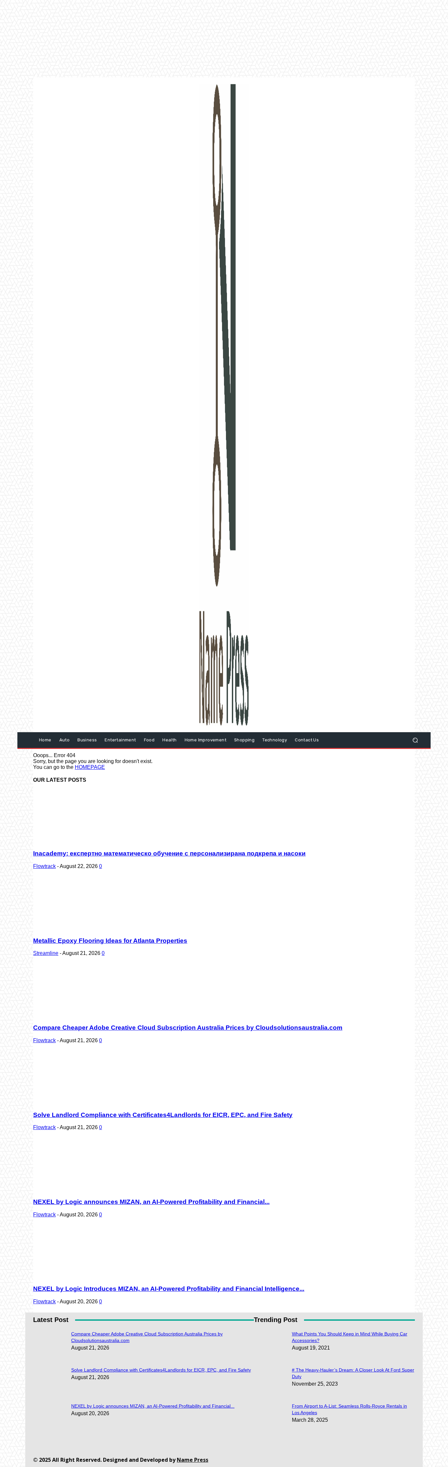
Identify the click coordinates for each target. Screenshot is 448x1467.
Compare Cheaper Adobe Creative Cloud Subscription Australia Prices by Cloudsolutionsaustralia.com (187, 1027)
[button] (415, 740)
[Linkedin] (243, 1455)
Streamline (45, 953)
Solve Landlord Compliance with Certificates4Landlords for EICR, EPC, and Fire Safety (163, 1114)
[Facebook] (214, 1455)
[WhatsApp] (288, 1455)
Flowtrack (44, 866)
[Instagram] (228, 1455)
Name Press (192, 1459)
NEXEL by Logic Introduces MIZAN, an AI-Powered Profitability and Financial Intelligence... (168, 1288)
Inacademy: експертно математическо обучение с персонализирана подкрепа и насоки (169, 853)
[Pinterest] (258, 1455)
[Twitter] (273, 1455)
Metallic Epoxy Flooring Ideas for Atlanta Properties (110, 940)
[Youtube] (302, 1455)
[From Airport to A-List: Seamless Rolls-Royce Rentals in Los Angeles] (270, 1336)
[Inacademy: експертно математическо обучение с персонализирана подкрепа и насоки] (86, 841)
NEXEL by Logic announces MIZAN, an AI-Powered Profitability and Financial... (151, 1201)
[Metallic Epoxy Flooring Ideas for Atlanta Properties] (86, 928)
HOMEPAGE (90, 767)
